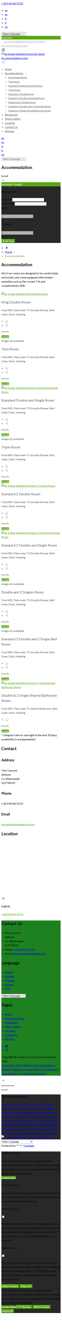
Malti (4, 1116)
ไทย (26, 1124)
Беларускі (28, 1116)
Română (54, 1129)
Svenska (6, 1133)
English (9, 972)
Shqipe (25, 1133)
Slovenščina (37, 1133)
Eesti (26, 1108)
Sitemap (52, 1069)
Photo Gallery (13, 118)
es (6, 14)
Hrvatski (6, 1120)
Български (15, 1116)
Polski (21, 1129)
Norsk (55, 1120)
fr (6, 18)
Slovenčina (50, 1133)
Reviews (9, 131)
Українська (36, 1124)
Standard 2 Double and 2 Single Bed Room (29, 106)
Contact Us (11, 127)
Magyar (54, 1116)
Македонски (29, 1112)
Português (11, 1129)
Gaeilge (50, 1108)
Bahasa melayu (46, 1112)
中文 (7, 988)
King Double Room (17, 77)
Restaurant (11, 114)
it (6, 22)
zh (6, 26)
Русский (43, 1129)
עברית (37, 1120)
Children (6, 224)
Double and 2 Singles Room (22, 102)
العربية (33, 1108)
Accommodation (14, 73)
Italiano (9, 984)
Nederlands (8, 1124)
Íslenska (46, 1120)
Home (8, 69)
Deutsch (6, 1108)
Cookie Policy (9, 1073)
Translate (28, 1145)
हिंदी (47, 1116)
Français (10, 980)
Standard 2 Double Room (21, 94)
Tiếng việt (31, 1129)
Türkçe (20, 1124)
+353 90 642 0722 (12, 3)
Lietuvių (6, 1112)
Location (10, 122)
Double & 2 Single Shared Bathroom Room (29, 110)
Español (9, 976)
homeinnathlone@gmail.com (18, 824)
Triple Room (14, 90)
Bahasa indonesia (22, 1120)
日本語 (48, 1124)
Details (5, 336)
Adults (5, 207)
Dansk (50, 1104)
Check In (6, 199)
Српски (16, 1133)
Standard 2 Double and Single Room (26, 98)
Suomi (41, 1108)
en (6, 10)
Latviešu (16, 1112)
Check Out (7, 203)
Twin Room (14, 81)
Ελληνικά (17, 1108)
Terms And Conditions (33, 1073)
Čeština (40, 1116)
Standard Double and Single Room (25, 85)
